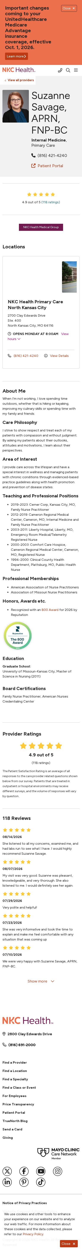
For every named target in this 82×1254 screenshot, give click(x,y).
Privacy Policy (33, 1234)
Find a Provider (15, 1062)
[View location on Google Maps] (34, 277)
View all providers (21, 80)
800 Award (50, 610)
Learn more (15, 56)
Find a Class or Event (19, 1088)
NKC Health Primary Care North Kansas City (35, 304)
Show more (38, 981)
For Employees (14, 1096)
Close (66, 1244)
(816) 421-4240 (52, 155)
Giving (8, 1138)
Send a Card (12, 1129)
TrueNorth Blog (15, 1121)
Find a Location (15, 1071)
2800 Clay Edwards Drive (30, 1034)
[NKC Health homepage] (29, 70)
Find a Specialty (15, 1079)
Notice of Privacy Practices (25, 1203)
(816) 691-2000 (22, 1045)
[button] (76, 70)
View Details (59, 356)
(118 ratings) (50, 202)
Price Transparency (18, 1104)
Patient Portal (50, 165)
